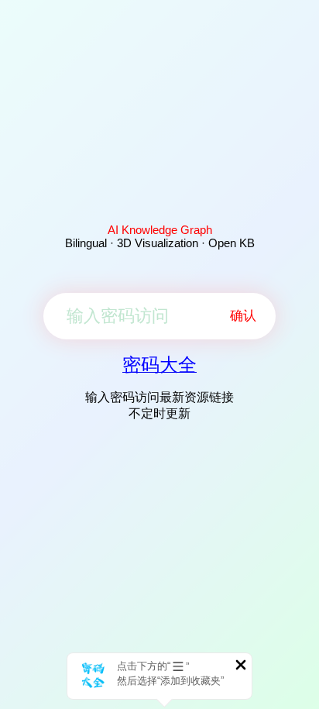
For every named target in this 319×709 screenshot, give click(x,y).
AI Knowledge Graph (160, 229)
